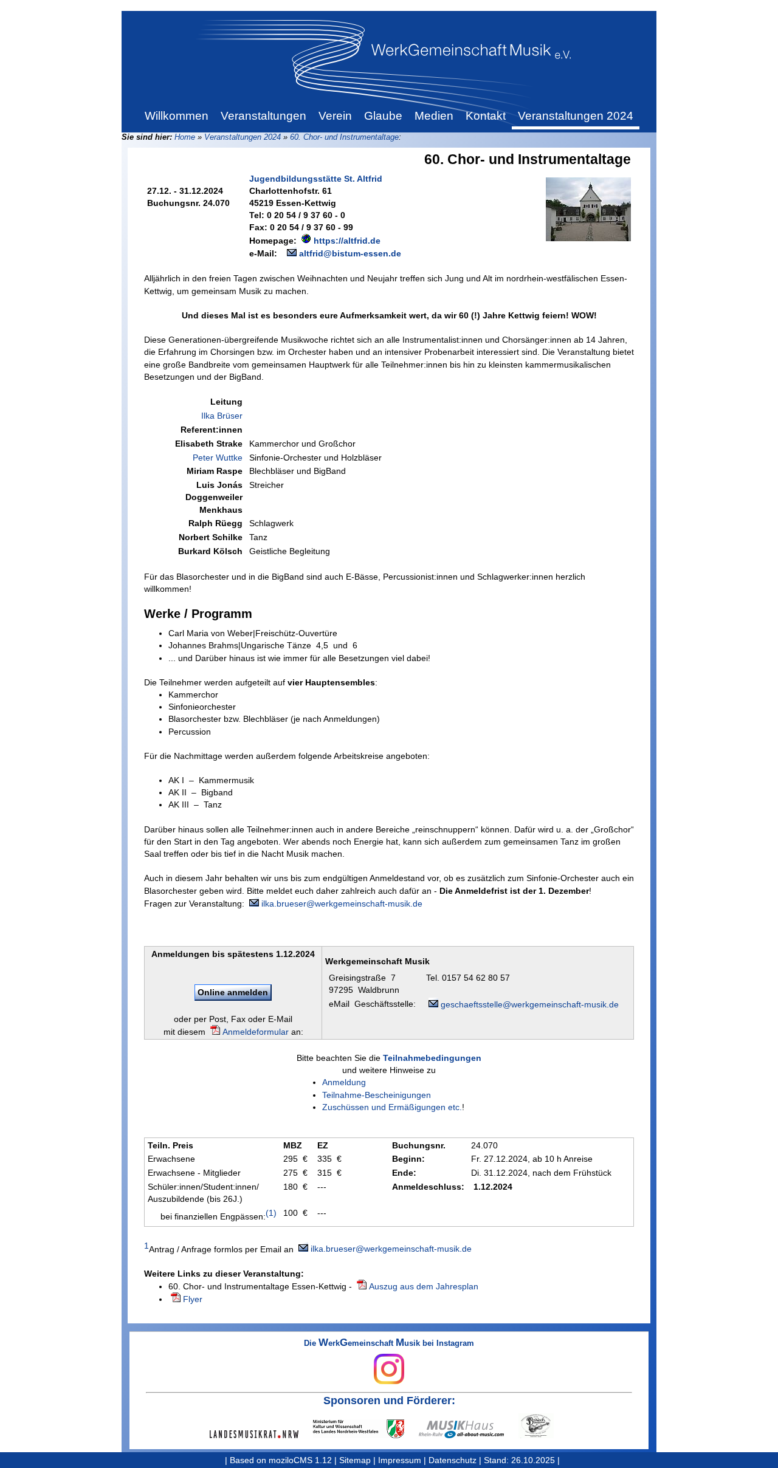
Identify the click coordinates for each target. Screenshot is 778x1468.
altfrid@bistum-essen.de (350, 253)
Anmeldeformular (255, 1032)
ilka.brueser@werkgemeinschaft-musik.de (341, 903)
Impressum (399, 1460)
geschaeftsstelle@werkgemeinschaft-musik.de (530, 1004)
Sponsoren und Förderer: (389, 1400)
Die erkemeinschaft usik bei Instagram (389, 1343)
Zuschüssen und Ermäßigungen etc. (392, 1107)
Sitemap (355, 1460)
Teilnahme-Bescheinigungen (376, 1095)
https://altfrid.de (347, 240)
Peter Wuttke (218, 457)
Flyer (192, 1299)
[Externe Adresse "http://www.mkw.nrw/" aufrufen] (366, 1429)
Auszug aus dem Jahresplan (423, 1286)
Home (184, 137)
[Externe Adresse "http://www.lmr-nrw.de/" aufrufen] (261, 1434)
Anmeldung (344, 1082)
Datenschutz (453, 1460)
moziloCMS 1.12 (300, 1460)
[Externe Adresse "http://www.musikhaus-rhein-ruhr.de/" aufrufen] (468, 1429)
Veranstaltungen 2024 (242, 137)
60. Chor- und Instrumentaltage (344, 137)
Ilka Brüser (222, 415)
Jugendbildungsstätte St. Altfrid (315, 179)
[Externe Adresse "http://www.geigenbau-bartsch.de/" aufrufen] (543, 1425)
